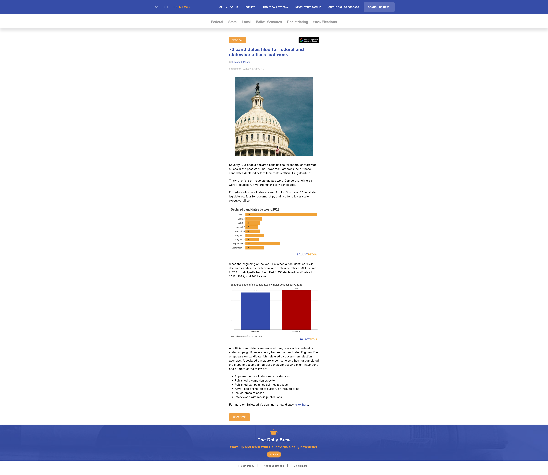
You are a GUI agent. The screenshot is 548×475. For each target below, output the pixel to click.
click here (301, 404)
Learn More (239, 417)
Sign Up (274, 454)
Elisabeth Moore (241, 62)
